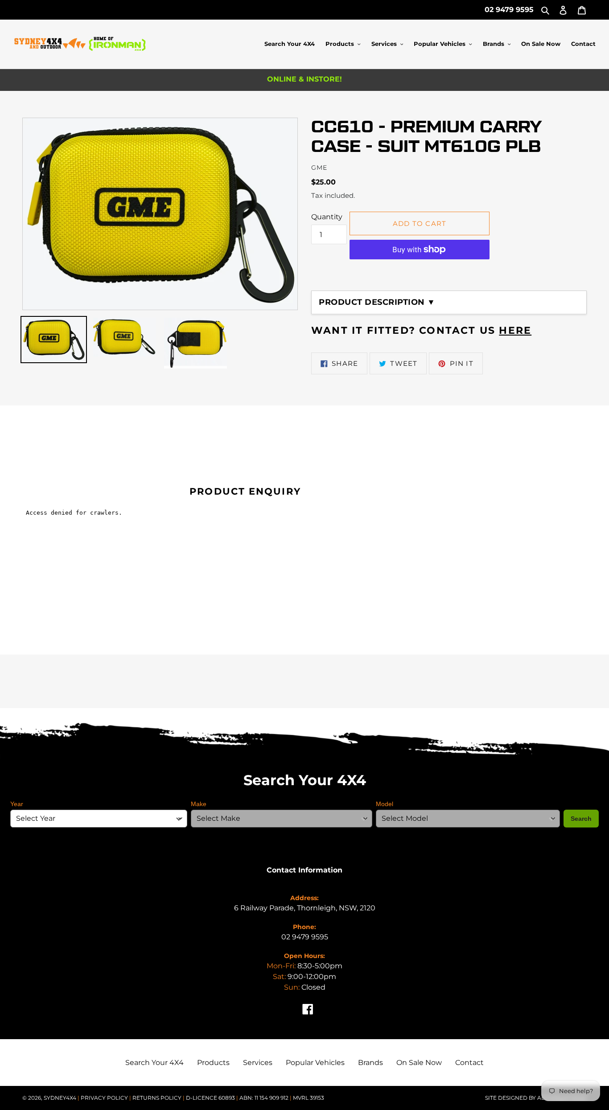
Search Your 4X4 (154, 1062)
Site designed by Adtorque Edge (536, 1097)
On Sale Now (419, 1062)
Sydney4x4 (60, 1097)
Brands (370, 1062)
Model (384, 803)
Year (16, 803)
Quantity (326, 217)
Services (257, 1062)
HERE (515, 330)
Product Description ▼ (377, 302)
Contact (469, 1062)
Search (581, 818)
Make (198, 803)
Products (213, 1062)
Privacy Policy (105, 1097)
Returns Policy (157, 1097)
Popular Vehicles (315, 1062)
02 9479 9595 (509, 9)
